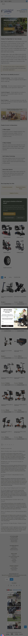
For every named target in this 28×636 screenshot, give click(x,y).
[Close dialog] (26, 309)
